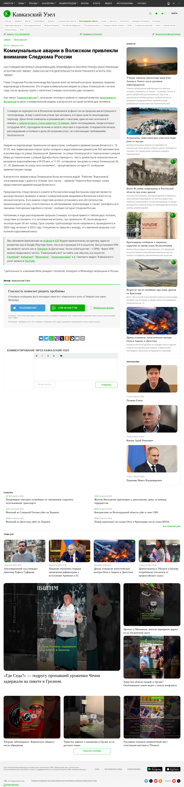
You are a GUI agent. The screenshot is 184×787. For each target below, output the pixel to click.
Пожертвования (133, 769)
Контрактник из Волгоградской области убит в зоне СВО (126, 512)
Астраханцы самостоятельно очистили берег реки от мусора (151, 139)
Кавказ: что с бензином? (18, 34)
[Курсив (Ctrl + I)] (42, 355)
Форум (84, 3)
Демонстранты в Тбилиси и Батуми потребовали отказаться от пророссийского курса (158, 572)
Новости (8, 3)
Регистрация (44, 384)
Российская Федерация (71, 25)
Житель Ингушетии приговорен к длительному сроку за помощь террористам (130, 501)
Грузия (104, 21)
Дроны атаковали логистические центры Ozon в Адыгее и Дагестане (149, 339)
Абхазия (8, 21)
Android (47, 240)
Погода (142, 3)
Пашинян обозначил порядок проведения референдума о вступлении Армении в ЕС (65, 572)
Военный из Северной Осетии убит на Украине (32, 512)
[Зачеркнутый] (54, 355)
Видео (108, 3)
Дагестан (113, 21)
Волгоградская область (88, 21)
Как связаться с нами (113, 769)
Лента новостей (20, 40)
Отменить (106, 385)
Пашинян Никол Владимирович (144, 480)
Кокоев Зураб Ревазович (139, 440)
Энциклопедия (67, 3)
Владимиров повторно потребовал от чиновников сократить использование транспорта (39, 501)
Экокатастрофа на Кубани (167, 34)
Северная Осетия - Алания (113, 25)
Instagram (26, 256)
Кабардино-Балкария (140, 21)
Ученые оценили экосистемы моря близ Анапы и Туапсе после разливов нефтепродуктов (148, 81)
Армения (51, 21)
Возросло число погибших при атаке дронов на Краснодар (151, 291)
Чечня (158, 25)
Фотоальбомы (125, 3)
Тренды (33, 3)
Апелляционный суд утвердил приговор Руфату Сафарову (21, 570)
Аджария (18, 21)
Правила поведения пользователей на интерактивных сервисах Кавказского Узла (64, 781)
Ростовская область (92, 25)
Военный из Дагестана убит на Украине (28, 521)
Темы (21, 3)
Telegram (42, 248)
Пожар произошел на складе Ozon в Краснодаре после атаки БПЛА (131, 521)
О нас (97, 769)
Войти (174, 13)
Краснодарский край (32, 25)
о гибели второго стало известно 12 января (43, 123)
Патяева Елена (134, 400)
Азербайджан (39, 21)
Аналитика (48, 3)
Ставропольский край (143, 25)
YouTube (30, 260)
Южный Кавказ (11, 30)
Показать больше (92, 751)
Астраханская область (67, 21)
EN (179, 3)
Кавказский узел (27, 97)
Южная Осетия (169, 25)
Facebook (12, 256)
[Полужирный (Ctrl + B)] (36, 355)
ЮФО (22, 30)
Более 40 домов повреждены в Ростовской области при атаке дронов (150, 190)
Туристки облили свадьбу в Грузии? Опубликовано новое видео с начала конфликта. (150, 683)
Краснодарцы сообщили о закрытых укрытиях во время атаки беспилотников (149, 243)
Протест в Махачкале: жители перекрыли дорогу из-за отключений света (150, 630)
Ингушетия (124, 21)
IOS (57, 240)
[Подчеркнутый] (48, 355)
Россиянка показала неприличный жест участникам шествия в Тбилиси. (146, 743)
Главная (7, 40)
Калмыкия (156, 21)
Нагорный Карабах (51, 25)
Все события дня (171, 526)
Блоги (96, 3)
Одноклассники (60, 256)
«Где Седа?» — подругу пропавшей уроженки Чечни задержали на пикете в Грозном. (52, 678)
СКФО (129, 25)
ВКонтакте (42, 256)
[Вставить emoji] (61, 355)
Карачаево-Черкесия (13, 25)
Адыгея (28, 21)
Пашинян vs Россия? (92, 34)
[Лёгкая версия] (168, 3)
